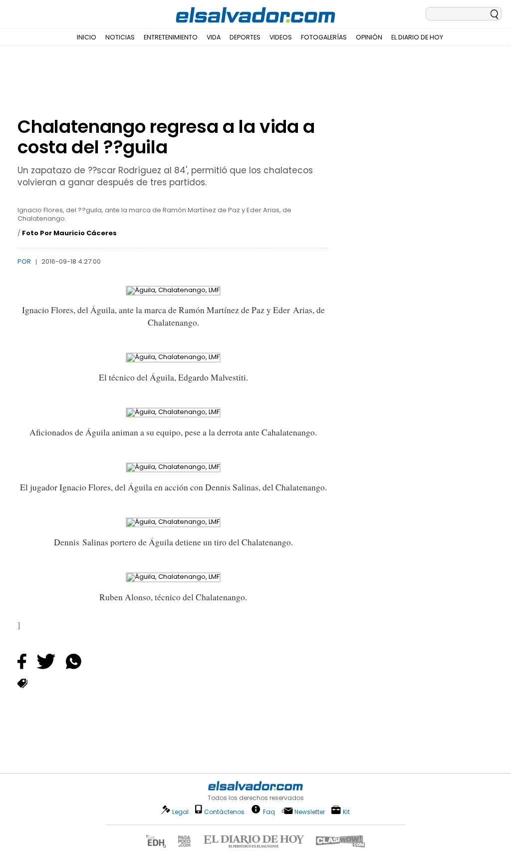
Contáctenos (224, 812)
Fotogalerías (324, 37)
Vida (214, 37)
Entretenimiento (171, 37)
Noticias (120, 37)
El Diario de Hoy (417, 37)
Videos (280, 37)
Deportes (245, 37)
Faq (269, 811)
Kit (346, 811)
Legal (180, 812)
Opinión (369, 37)
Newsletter (309, 812)
